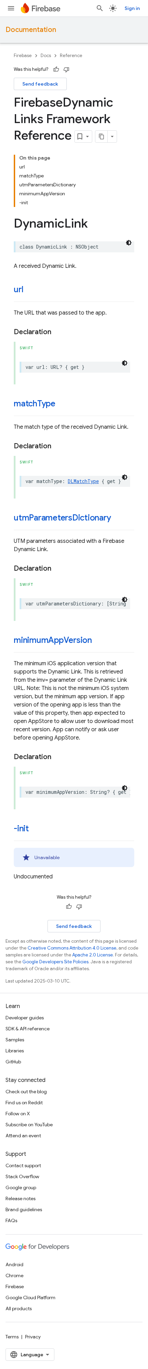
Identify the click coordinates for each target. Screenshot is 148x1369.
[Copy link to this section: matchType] (62, 404)
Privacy (33, 1336)
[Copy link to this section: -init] (36, 829)
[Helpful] (56, 69)
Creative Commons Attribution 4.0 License (72, 948)
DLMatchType (83, 481)
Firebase (23, 55)
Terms (12, 1336)
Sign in (132, 8)
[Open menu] (11, 8)
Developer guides (25, 1018)
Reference (71, 55)
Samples (15, 1040)
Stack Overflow (22, 1176)
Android (14, 1264)
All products (19, 1308)
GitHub (13, 1062)
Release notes (20, 1198)
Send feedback (40, 84)
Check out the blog (26, 1091)
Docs (46, 55)
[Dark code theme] (128, 242)
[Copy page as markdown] (101, 136)
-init (21, 828)
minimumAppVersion (53, 640)
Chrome (14, 1275)
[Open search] (100, 8)
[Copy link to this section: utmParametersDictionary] (118, 518)
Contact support (23, 1165)
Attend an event (23, 1135)
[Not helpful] (66, 69)
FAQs (11, 1220)
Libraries (15, 1051)
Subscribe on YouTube (29, 1124)
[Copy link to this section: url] (30, 290)
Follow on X (18, 1113)
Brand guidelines (24, 1209)
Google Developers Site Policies (55, 962)
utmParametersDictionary (62, 518)
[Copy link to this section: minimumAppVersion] (99, 641)
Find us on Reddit (24, 1102)
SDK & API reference (28, 1029)
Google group (21, 1187)
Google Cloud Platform (30, 1297)
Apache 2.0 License (92, 955)
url (18, 289)
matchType (34, 403)
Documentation (31, 29)
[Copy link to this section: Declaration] (58, 332)
